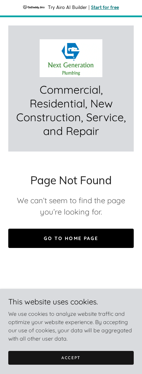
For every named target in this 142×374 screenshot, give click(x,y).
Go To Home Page (71, 238)
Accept (71, 357)
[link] (71, 58)
